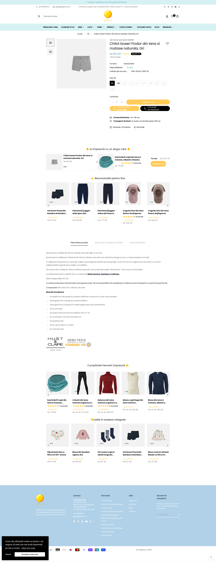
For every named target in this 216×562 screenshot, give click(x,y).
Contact (132, 511)
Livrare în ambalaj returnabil (112, 511)
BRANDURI (167, 27)
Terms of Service (107, 532)
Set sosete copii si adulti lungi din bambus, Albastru (106, 455)
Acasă (80, 34)
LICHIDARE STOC (68, 27)
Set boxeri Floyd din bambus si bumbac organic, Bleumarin (56, 213)
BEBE (80, 27)
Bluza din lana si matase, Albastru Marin (156, 403)
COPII (89, 27)
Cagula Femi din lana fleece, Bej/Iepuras (158, 212)
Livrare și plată (106, 508)
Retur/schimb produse (110, 515)
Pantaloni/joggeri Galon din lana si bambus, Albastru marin (106, 214)
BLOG (157, 27)
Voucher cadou (144, 27)
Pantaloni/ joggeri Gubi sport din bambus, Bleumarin (81, 213)
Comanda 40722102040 (153, 108)
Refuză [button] (8, 554)
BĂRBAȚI (110, 27)
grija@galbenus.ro (80, 516)
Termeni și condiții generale (112, 504)
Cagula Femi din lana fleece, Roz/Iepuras (133, 212)
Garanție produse (108, 524)
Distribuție (132, 504)
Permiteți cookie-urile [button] (30, 554)
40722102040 (78, 513)
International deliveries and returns (111, 519)
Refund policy (106, 535)
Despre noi (133, 501)
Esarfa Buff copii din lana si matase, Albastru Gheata (128, 158)
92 (88, 34)
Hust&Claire (129, 63)
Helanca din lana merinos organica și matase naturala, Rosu (107, 404)
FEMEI (99, 27)
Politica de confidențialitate (112, 528)
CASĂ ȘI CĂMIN (125, 27)
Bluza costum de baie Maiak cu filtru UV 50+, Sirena (158, 455)
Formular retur (106, 501)
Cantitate (114, 96)
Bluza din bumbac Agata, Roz (81, 453)
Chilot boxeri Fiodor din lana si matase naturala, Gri (77, 157)
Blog (130, 508)
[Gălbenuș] (108, 16)
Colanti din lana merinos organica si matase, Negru (82, 403)
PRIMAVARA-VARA (50, 27)
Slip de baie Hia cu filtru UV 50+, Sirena (56, 453)
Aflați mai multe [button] (28, 548)
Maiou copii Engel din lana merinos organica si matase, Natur (133, 404)
